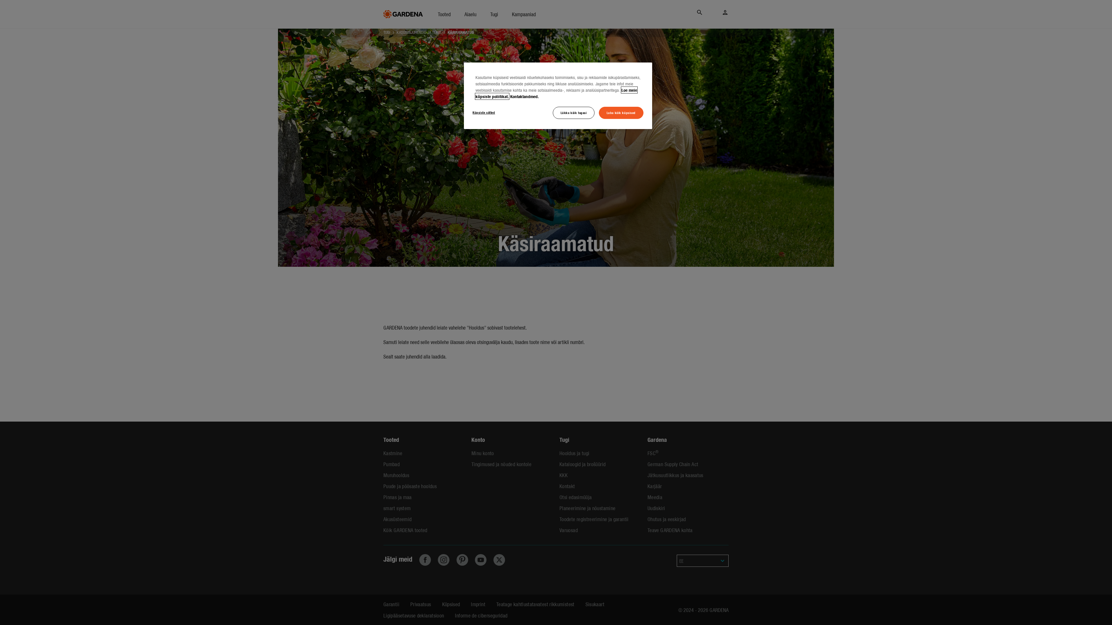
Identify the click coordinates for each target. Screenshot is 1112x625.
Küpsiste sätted (484, 112)
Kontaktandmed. (524, 96)
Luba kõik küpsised (621, 112)
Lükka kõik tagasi (574, 112)
